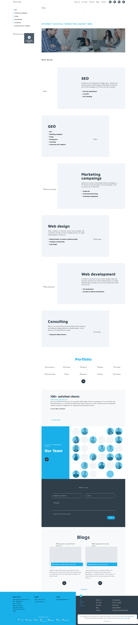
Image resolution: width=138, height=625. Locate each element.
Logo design (53, 244)
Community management (90, 196)
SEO (50, 131)
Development (53, 139)
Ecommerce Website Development (93, 291)
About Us (98, 600)
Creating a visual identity (57, 241)
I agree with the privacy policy (62, 514)
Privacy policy (116, 600)
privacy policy (123, 618)
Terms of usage (116, 602)
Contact (98, 610)
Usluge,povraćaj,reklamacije (120, 610)
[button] (46, 411)
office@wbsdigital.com (62, 599)
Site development (88, 289)
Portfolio (98, 605)
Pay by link (115, 605)
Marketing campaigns (55, 134)
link (133, 616)
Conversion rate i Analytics (57, 144)
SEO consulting (87, 96)
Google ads (86, 191)
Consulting (52, 142)
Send (111, 517)
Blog (97, 607)
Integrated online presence (57, 334)
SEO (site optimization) (90, 91)
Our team (98, 602)
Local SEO (86, 94)
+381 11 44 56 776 (39, 599)
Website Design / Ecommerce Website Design (63, 239)
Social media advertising (90, 193)
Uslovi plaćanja (116, 607)
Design (51, 137)
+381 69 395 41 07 (39, 601)
